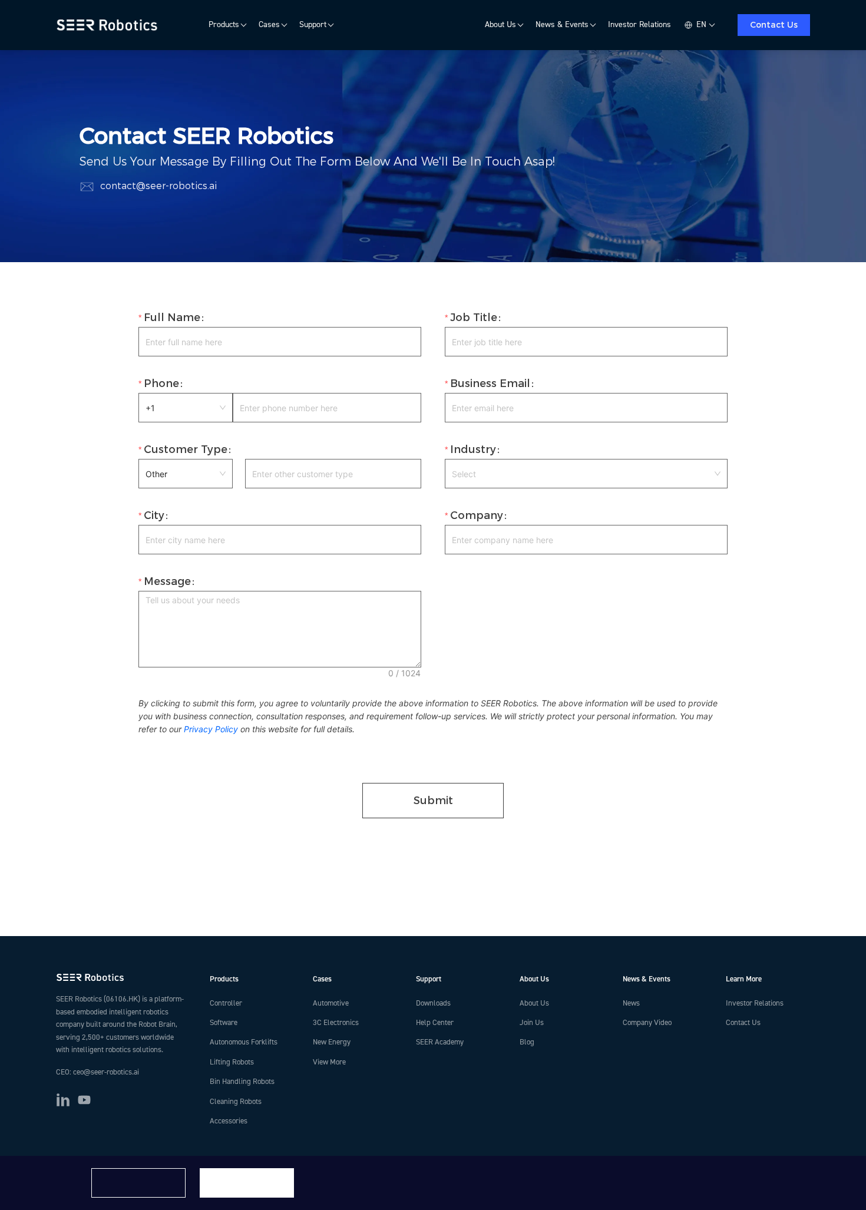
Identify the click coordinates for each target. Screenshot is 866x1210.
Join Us (532, 1022)
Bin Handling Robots (242, 1081)
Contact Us (774, 24)
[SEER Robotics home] (123, 977)
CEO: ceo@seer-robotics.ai (97, 1072)
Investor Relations (639, 24)
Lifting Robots (232, 1062)
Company (476, 515)
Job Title (473, 317)
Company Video (647, 1022)
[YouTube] (84, 1100)
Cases (269, 24)
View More (329, 1062)
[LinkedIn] (63, 1100)
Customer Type (185, 449)
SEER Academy (440, 1042)
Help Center (435, 1022)
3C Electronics (336, 1022)
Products (224, 24)
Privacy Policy (211, 729)
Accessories (228, 1121)
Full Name (172, 317)
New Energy (332, 1042)
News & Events (562, 24)
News (631, 1003)
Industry (473, 449)
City (154, 515)
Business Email (490, 383)
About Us (500, 24)
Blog (527, 1042)
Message (167, 581)
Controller (226, 1003)
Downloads (433, 1003)
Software (223, 1022)
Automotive (331, 1003)
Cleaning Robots (236, 1101)
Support (312, 24)
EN (701, 24)
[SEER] (108, 25)
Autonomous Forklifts (243, 1042)
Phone (161, 383)
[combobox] (586, 473)
